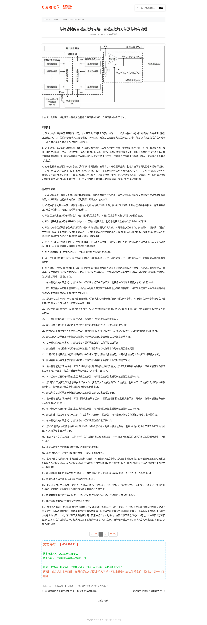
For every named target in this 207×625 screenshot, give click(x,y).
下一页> (113, 534)
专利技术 (55, 20)
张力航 (47, 586)
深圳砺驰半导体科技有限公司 (94, 586)
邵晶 (71, 586)
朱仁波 (59, 586)
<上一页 (94, 534)
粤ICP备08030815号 (113, 620)
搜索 (161, 8)
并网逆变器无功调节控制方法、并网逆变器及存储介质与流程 (73, 591)
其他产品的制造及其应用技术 (73, 20)
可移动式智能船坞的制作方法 (147, 591)
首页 (46, 20)
